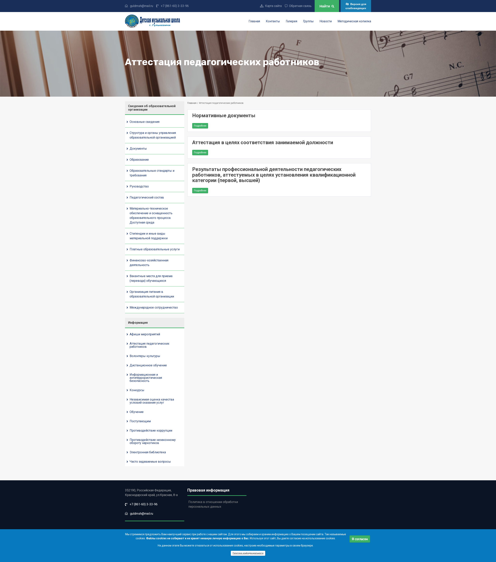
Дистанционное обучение (148, 365)
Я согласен (360, 539)
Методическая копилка (354, 21)
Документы (138, 148)
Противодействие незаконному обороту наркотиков (153, 441)
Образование (139, 159)
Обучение (137, 412)
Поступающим (140, 421)
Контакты (273, 21)
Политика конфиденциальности (248, 553)
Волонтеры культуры (145, 356)
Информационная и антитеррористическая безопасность (146, 378)
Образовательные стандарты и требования (152, 173)
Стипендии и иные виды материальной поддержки (149, 236)
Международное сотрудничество (154, 307)
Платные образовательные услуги (155, 249)
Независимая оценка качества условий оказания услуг (152, 401)
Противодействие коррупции (151, 430)
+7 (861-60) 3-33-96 (175, 6)
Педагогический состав (147, 197)
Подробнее (201, 126)
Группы (308, 21)
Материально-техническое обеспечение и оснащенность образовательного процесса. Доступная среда (151, 215)
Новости (325, 21)
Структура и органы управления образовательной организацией (153, 135)
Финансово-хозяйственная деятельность (149, 262)
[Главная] (165, 21)
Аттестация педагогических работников (149, 345)
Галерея (291, 21)
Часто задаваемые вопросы (150, 461)
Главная (254, 21)
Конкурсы (137, 390)
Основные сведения (144, 122)
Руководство (139, 186)
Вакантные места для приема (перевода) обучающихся (151, 278)
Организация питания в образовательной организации (152, 294)
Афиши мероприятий (145, 334)
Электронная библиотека (148, 452)
